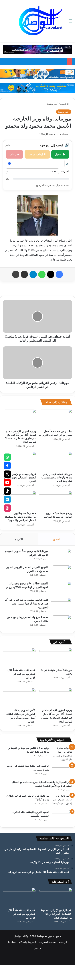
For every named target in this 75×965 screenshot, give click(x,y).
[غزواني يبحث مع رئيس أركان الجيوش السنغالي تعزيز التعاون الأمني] (19, 461)
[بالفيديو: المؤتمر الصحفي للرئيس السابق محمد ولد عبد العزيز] (61, 572)
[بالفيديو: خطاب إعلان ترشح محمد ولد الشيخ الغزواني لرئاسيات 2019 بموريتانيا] (61, 588)
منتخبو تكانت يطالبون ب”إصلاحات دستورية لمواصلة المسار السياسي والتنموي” (20, 517)
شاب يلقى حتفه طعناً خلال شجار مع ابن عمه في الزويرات (55, 433)
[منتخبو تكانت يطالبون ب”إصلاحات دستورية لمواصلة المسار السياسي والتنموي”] (19, 500)
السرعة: (65, 171)
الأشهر (56, 539)
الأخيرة (19, 539)
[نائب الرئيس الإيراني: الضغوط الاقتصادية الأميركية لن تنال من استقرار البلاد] (56, 897)
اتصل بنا (12, 942)
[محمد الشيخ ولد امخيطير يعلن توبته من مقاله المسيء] (61, 622)
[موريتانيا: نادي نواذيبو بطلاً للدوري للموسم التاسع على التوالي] (61, 556)
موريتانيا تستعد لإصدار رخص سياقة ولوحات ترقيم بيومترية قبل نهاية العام (56, 477)
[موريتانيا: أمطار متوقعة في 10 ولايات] (56, 657)
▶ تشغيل (60, 154)
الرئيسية (64, 103)
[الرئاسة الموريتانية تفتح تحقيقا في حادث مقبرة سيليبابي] (62, 771)
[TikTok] (7, 491)
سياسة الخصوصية (47, 942)
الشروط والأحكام (27, 942)
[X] (7, 474)
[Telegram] (7, 499)
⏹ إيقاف (14, 154)
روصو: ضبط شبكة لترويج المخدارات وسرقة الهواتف (58, 515)
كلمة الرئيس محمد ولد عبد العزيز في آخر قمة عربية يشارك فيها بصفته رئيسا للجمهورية (26, 603)
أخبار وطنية (52, 103)
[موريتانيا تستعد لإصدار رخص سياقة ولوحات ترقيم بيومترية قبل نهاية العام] (55, 461)
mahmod (64, 134)
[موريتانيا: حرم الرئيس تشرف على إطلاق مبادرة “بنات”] (62, 801)
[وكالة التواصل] (40, 21)
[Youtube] (7, 482)
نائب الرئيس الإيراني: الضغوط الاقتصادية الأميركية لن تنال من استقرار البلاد (56, 913)
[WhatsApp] (7, 457)
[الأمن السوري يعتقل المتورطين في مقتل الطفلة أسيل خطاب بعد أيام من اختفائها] (19, 697)
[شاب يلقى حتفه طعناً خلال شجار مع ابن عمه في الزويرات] (55, 418)
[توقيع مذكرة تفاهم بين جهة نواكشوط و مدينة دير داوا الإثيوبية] (62, 753)
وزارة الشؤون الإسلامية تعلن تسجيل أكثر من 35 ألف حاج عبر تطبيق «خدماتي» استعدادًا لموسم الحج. (20, 436)
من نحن (38, 947)
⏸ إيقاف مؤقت (37, 154)
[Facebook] (7, 465)
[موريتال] (37, 49)
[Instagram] (7, 508)
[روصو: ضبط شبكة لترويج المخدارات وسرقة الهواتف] (55, 500)
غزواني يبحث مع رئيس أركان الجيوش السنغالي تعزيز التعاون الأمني (19, 477)
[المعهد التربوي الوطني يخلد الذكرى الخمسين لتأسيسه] (62, 817)
